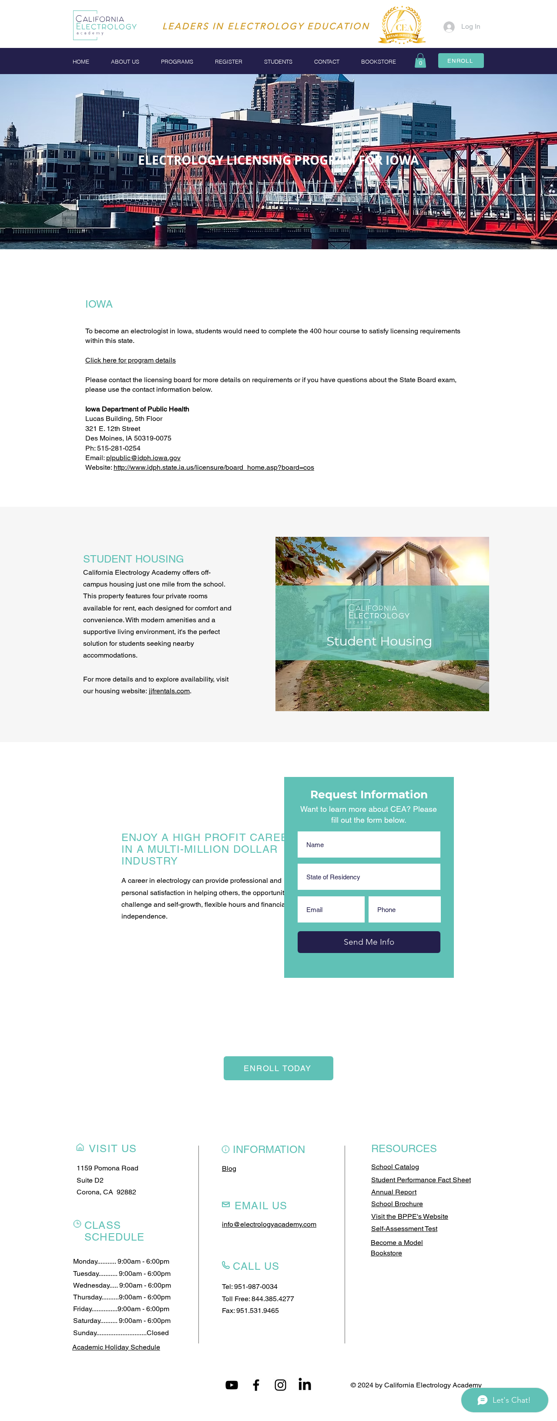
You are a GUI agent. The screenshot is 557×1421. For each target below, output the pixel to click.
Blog (229, 1168)
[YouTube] (231, 1385)
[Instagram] (280, 1385)
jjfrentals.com (169, 691)
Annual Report (393, 1192)
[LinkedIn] (304, 1385)
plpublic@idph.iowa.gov (143, 458)
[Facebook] (256, 1385)
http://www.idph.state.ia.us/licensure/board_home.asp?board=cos (214, 467)
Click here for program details (130, 360)
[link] (420, 60)
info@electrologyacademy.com (269, 1224)
